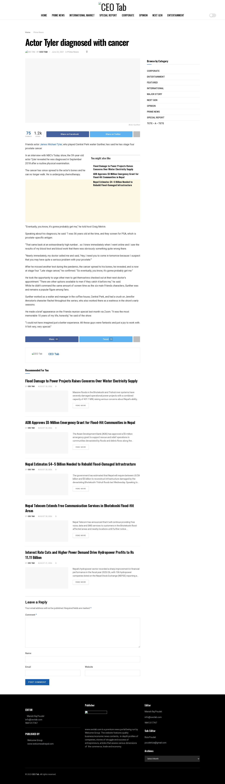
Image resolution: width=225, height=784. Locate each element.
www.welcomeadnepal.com (40, 743)
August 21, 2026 (45, 563)
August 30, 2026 (45, 386)
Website (89, 667)
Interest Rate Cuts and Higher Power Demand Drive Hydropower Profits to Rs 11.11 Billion (79, 554)
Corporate (128, 15)
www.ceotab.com (93, 729)
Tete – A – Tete (155, 123)
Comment (31, 614)
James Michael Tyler (51, 144)
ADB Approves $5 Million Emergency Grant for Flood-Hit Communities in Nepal (116, 175)
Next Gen (157, 15)
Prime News (58, 15)
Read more (81, 405)
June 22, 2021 (58, 51)
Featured (152, 82)
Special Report (108, 15)
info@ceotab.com (33, 719)
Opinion (143, 15)
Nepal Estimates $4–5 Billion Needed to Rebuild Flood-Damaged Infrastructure (113, 183)
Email (28, 667)
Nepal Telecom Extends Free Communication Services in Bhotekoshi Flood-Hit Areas (79, 508)
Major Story (154, 94)
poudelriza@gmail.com (155, 742)
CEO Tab (43, 51)
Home (44, 15)
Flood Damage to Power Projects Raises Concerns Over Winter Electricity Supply (113, 167)
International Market (82, 15)
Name (28, 653)
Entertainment (175, 15)
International (155, 88)
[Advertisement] (82, 212)
